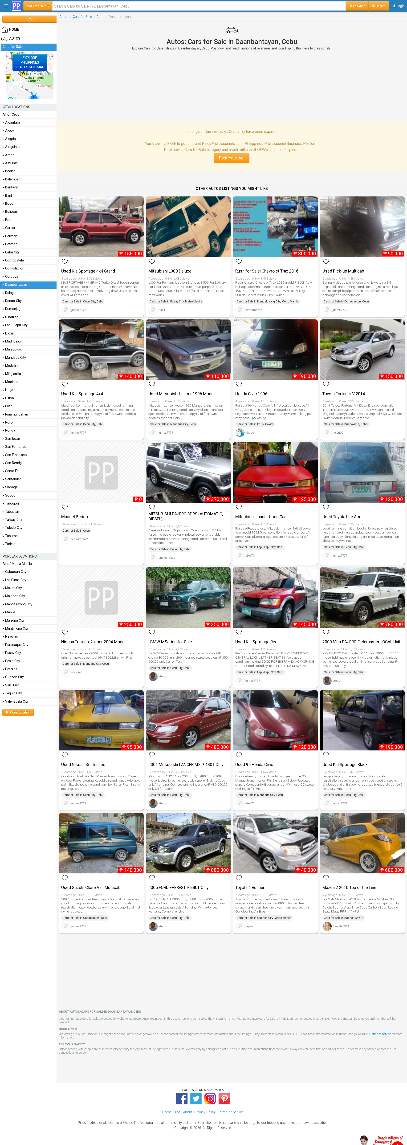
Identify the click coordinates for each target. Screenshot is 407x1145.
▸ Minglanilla (12, 374)
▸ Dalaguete (11, 293)
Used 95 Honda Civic (254, 764)
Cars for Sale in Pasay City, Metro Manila (176, 301)
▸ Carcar (9, 228)
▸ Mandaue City (14, 358)
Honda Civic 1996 (251, 393)
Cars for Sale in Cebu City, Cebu (83, 301)
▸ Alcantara (11, 123)
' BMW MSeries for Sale (170, 642)
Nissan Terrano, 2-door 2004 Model (93, 642)
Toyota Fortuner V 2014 (343, 393)
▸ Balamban (11, 179)
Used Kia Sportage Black (345, 764)
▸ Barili (7, 196)
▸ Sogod (9, 495)
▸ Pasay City (12, 653)
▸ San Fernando (14, 447)
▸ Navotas (10, 637)
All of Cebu (11, 115)
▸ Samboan (11, 439)
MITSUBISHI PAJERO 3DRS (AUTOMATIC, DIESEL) (185, 516)
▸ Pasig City (11, 661)
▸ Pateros (10, 669)
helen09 (338, 432)
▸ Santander (12, 479)
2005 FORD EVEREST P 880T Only (178, 887)
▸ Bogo (8, 204)
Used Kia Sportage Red (256, 642)
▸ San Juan (11, 685)
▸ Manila (9, 612)
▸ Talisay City (12, 520)
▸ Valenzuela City (15, 702)
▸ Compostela (13, 260)
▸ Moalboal (11, 382)
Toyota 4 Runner (250, 887)
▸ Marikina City (13, 621)
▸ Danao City (12, 301)
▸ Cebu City (11, 252)
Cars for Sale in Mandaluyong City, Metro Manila (268, 301)
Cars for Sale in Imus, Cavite (255, 424)
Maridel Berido (74, 516)
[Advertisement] (231, 85)
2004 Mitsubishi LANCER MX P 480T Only (185, 764)
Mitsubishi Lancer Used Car (260, 516)
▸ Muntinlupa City (15, 629)
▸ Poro (8, 422)
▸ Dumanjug (11, 309)
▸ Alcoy (8, 131)
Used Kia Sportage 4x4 (82, 393)
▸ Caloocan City (14, 572)
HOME (14, 30)
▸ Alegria (9, 139)
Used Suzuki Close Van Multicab (91, 887)
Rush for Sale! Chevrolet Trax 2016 (266, 271)
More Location (20, 712)
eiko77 (249, 555)
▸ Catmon (10, 244)
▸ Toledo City (12, 528)
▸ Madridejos (12, 341)
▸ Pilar (7, 406)
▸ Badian (9, 171)
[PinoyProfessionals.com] (16, 6)
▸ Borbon (9, 220)
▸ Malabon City (14, 596)
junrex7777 (78, 310)
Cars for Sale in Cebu (76, 530)
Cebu (100, 17)
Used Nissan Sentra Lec (83, 764)
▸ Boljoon (10, 212)
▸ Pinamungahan (15, 414)
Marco (249, 432)
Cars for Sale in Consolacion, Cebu (346, 301)
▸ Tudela (9, 544)
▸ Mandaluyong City (17, 604)
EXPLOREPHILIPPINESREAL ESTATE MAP (30, 62)
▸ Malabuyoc (12, 349)
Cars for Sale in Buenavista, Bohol (346, 424)
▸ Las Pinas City (14, 580)
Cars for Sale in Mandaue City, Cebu (173, 424)
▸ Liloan (8, 333)
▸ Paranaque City (15, 645)
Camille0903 (341, 926)
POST (29, 19)
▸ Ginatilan (10, 317)
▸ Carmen (10, 236)
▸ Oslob (8, 398)
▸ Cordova (10, 277)
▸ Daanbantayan (15, 285)
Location (358, 6)
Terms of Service (380, 1034)
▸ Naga (8, 390)
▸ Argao (9, 155)
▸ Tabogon (11, 503)
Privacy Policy (205, 1112)
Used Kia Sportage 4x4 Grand (88, 271)
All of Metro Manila (17, 564)
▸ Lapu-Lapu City (15, 325)
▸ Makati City (12, 588)
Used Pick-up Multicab (343, 271)
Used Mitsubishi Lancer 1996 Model (181, 393)
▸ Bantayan (11, 187)
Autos (63, 17)
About (187, 1112)
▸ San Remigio (13, 463)
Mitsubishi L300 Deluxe (169, 271)
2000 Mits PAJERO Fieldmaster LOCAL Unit (361, 642)
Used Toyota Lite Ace (341, 516)
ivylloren (76, 672)
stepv (162, 676)
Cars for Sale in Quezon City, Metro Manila (264, 918)
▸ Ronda (9, 430)
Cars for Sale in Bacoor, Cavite (343, 918)
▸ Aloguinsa (11, 147)
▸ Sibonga (10, 487)
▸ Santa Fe (11, 471)
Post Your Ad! (232, 158)
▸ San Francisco (15, 455)
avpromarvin (253, 310)
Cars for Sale (82, 17)
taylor (249, 926)
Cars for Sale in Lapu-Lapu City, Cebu (260, 547)
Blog (177, 1112)
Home (166, 1112)
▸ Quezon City (13, 677)
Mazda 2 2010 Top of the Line (349, 887)
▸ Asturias (10, 163)
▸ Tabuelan (11, 512)
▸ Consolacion (13, 268)
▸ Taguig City (12, 693)
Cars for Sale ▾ (38, 6)
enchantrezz (167, 557)
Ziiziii (162, 310)
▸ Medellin (10, 366)
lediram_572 (79, 539)
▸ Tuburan (10, 536)
